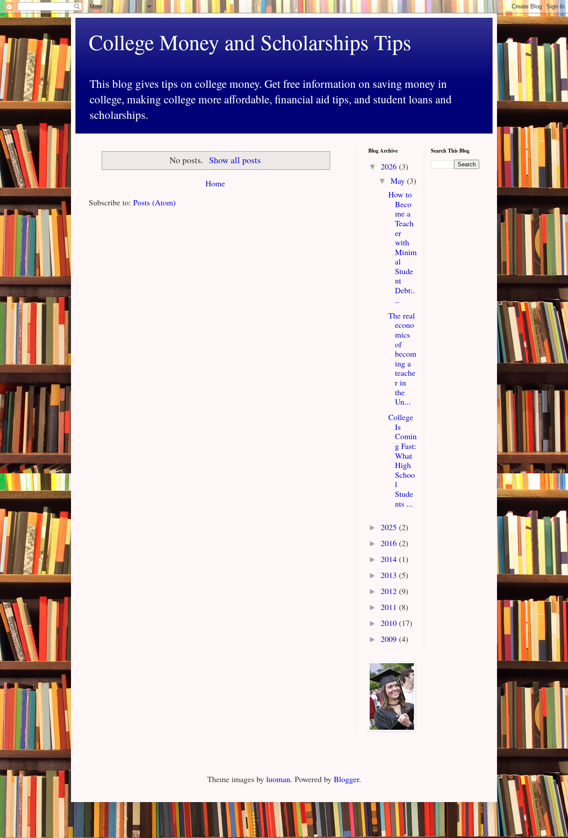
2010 (390, 623)
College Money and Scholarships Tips (250, 42)
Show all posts (235, 160)
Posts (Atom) (154, 202)
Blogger (346, 779)
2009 (390, 638)
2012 (390, 591)
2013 (390, 575)
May (398, 180)
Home (215, 183)
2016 (390, 543)
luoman (278, 779)
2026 (390, 166)
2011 (390, 607)
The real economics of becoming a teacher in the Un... (402, 358)
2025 (390, 527)
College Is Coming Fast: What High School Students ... (402, 460)
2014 (390, 559)
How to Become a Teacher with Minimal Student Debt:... (402, 247)
